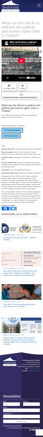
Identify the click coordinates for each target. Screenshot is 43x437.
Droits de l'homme (9, 235)
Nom (4, 401)
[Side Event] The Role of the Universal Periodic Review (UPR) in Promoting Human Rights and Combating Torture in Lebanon (20, 341)
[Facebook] (5, 208)
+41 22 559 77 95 (34, 368)
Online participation (11, 136)
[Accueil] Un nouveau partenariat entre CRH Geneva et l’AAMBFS (19, 305)
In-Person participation (12, 130)
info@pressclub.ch (34, 371)
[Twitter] (13, 208)
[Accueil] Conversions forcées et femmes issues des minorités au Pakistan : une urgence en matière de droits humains (20, 273)
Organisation (7, 413)
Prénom (25, 401)
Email (5, 407)
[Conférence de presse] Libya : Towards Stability (19, 239)
